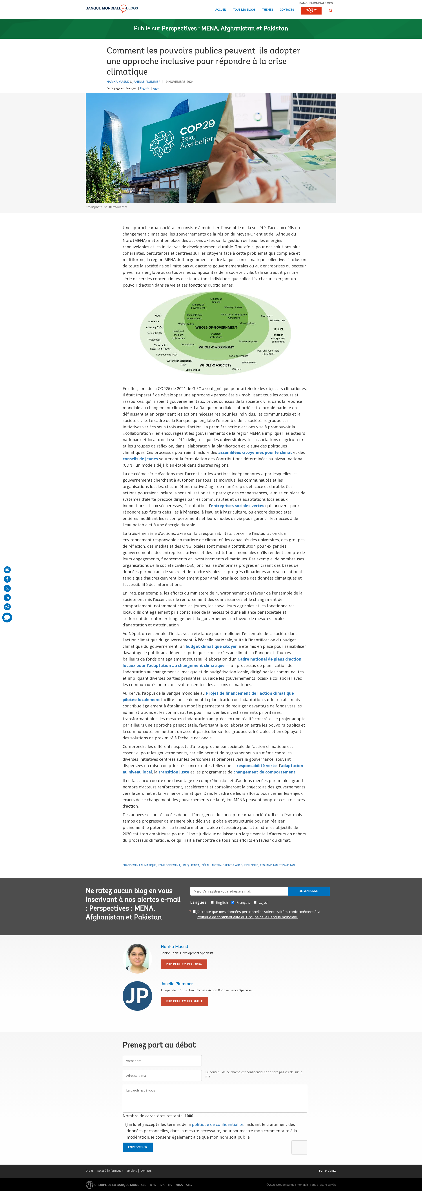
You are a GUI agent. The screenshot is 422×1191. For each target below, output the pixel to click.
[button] (330, 10)
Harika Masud (118, 81)
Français (131, 88)
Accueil (220, 9)
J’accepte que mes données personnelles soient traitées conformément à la (258, 914)
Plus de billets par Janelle (184, 1001)
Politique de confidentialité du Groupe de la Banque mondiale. (247, 917)
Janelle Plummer (146, 81)
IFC (170, 1185)
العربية (156, 88)
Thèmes (267, 9)
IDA (162, 1185)
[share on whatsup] (7, 606)
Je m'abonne (309, 891)
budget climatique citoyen (212, 646)
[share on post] (7, 588)
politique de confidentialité (217, 1124)
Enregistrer (137, 1147)
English (144, 88)
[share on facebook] (7, 579)
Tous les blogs (244, 9)
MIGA (179, 1185)
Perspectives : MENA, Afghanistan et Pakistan (225, 29)
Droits (89, 1171)
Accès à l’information (110, 1171)
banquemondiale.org (316, 3)
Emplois (132, 1171)
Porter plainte (327, 1171)
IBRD (153, 1185)
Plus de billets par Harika (184, 964)
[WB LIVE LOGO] (311, 11)
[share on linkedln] (7, 597)
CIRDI (189, 1185)
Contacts (287, 9)
